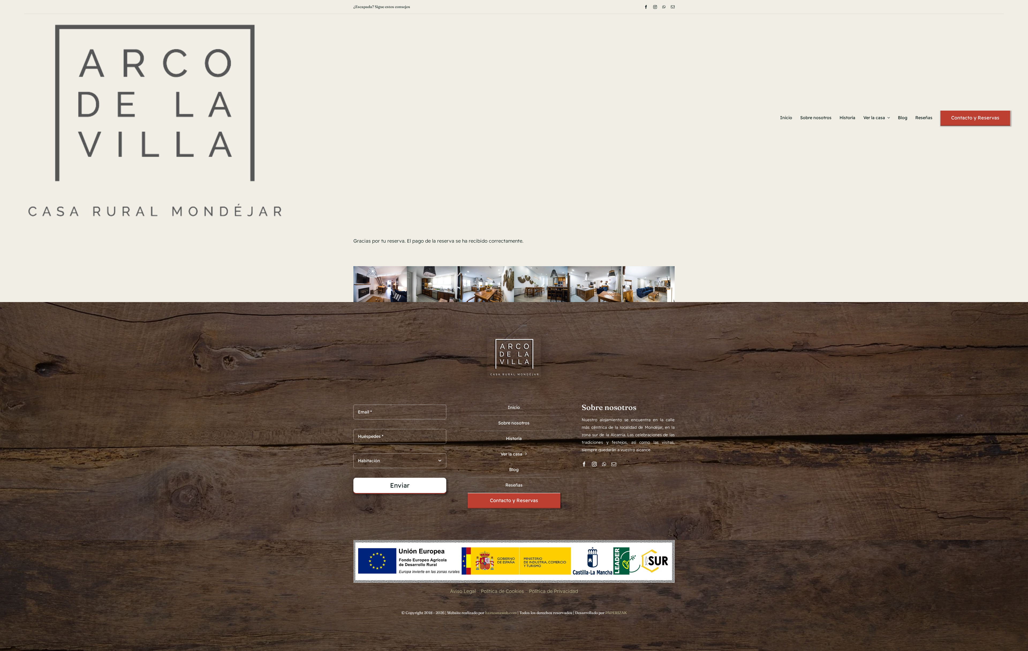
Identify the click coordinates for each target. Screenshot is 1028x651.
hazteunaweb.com (501, 612)
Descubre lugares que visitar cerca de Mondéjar (394, 6)
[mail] (673, 7)
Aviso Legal (463, 591)
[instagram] (655, 7)
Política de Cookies (502, 591)
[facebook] (646, 7)
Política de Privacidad (553, 591)
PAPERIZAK (616, 612)
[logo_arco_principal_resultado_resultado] (154, 16)
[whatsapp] (664, 7)
